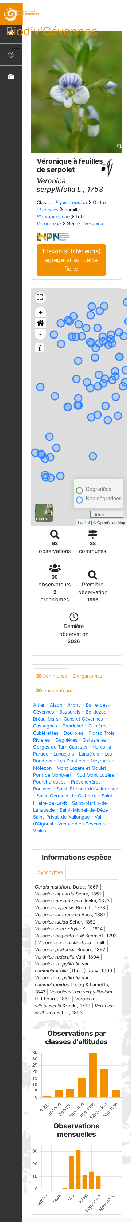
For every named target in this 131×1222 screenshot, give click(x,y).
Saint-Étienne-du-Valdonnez (87, 789)
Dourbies (73, 733)
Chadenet (72, 726)
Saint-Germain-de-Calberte (66, 796)
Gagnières (66, 740)
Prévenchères (86, 782)
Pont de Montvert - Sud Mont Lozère (73, 775)
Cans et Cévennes (83, 719)
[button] (40, 323)
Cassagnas (45, 726)
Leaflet (84, 522)
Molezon (42, 768)
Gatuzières (94, 740)
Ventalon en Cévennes (82, 824)
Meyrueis (100, 761)
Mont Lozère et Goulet (81, 768)
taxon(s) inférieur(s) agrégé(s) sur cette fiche (71, 259)
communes (51, 676)
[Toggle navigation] (16, 46)
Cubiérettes (46, 733)
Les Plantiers (71, 761)
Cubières (98, 726)
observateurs (54, 690)
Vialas (39, 830)
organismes (87, 676)
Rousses (42, 789)
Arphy (74, 705)
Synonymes (50, 872)
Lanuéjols (63, 754)
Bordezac (96, 712)
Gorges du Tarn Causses (60, 747)
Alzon (56, 705)
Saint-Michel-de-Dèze (84, 810)
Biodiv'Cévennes (52, 31)
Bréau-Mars (46, 719)
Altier (39, 705)
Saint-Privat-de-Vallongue (61, 817)
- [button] (41, 334)
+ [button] (41, 312)
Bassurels (69, 712)
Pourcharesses (49, 782)
